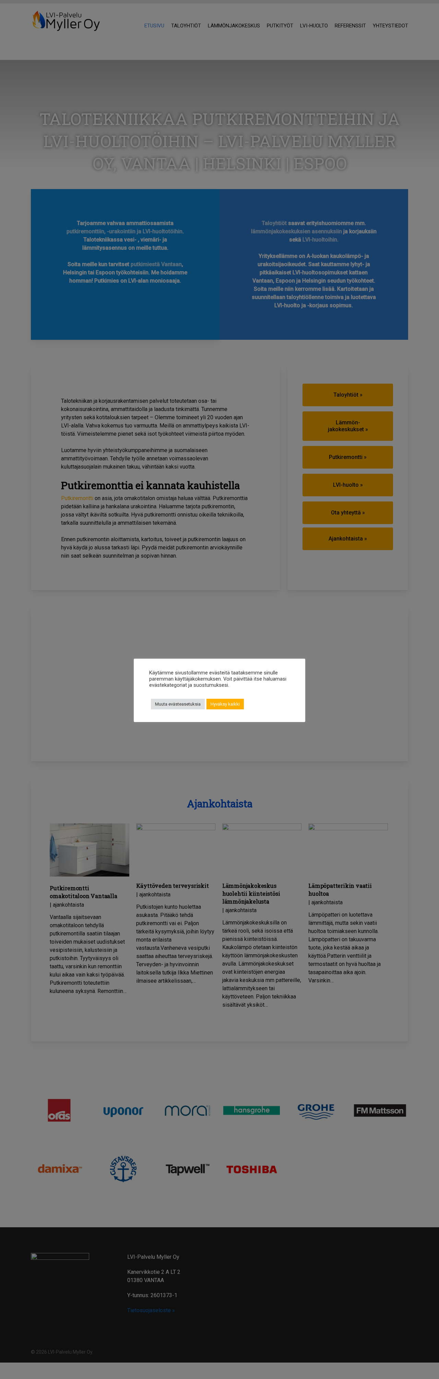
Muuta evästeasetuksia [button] (178, 704)
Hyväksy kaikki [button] (225, 704)
